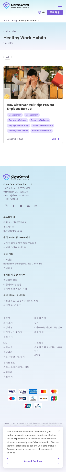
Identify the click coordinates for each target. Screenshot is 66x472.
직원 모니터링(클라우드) (15, 222)
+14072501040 (10, 199)
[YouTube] (21, 206)
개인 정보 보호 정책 (13, 332)
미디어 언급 (40, 318)
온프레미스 (8, 226)
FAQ (5, 342)
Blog (14, 20)
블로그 (6, 318)
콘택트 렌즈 (9, 362)
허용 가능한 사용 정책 (14, 356)
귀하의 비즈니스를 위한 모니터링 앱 (20, 301)
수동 (36, 323)
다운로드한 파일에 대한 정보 (48, 327)
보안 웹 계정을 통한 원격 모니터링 (20, 243)
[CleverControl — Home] (29, 5)
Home (7, 20)
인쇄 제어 (8, 268)
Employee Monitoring (18, 125)
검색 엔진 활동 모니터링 (15, 288)
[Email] (36, 206)
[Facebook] (13, 206)
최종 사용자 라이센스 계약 (16, 367)
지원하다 (38, 342)
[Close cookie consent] (59, 430)
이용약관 (7, 352)
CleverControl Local (12, 231)
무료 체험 (55, 12)
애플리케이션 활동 (12, 284)
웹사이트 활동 (10, 280)
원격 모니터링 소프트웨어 (16, 237)
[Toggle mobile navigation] (60, 5)
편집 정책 (8, 336)
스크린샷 (7, 259)
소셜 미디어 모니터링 (14, 295)
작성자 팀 (8, 327)
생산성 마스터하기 (12, 305)
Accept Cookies (33, 461)
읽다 (54, 139)
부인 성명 (8, 347)
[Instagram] (6, 206)
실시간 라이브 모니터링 (14, 247)
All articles (10, 31)
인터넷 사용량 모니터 (14, 274)
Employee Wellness (17, 120)
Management (15, 115)
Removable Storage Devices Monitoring (22, 263)
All (7, 57)
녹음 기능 (8, 254)
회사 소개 (8, 323)
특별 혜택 (8, 376)
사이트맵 (7, 372)
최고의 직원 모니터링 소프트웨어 (48, 349)
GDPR (37, 355)
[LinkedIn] (28, 206)
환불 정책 (39, 332)
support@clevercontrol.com (16, 195)
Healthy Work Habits (18, 131)
